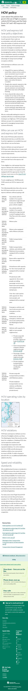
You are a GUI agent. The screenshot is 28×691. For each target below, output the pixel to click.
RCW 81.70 (16, 359)
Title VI (4, 625)
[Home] (11, 2)
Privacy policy (18, 686)
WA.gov (6, 637)
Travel (7, 5)
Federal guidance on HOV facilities (11, 525)
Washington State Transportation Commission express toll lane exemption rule (13, 542)
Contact (5, 620)
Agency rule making (12, 688)
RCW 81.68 (16, 351)
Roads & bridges (15, 5)
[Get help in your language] (15, 2)
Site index (5, 627)
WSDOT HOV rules (7, 537)
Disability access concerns (9, 623)
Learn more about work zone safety (10, 564)
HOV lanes (5, 7)
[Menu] (24, 2)
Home (2, 5)
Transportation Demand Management (12, 547)
